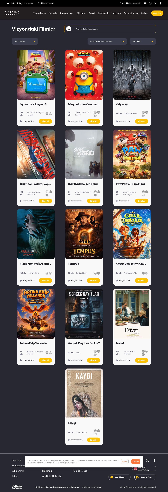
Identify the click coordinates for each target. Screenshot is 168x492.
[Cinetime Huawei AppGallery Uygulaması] (144, 468)
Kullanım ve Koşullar (91, 487)
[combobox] (25, 41)
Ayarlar (124, 461)
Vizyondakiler (39, 13)
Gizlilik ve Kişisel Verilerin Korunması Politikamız (57, 487)
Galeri (91, 13)
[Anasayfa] (16, 13)
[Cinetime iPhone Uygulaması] (119, 477)
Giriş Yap (157, 13)
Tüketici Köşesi (131, 13)
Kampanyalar (66, 13)
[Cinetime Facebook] (160, 3)
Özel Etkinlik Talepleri (130, 3)
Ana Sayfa (17, 460)
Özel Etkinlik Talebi (51, 476)
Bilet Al (45, 121)
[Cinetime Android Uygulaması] (145, 477)
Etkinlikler (81, 13)
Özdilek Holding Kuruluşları (20, 3)
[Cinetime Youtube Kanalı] (145, 3)
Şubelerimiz (103, 13)
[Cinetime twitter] (155, 3)
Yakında (53, 13)
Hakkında (116, 13)
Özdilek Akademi (46, 3)
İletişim (144, 13)
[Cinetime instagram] (150, 3)
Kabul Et (136, 461)
